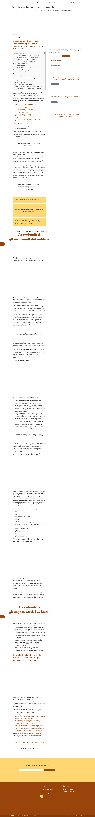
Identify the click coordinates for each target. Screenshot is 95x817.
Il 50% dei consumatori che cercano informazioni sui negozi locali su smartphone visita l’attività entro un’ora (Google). (29, 730)
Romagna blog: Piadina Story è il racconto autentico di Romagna (37, 10)
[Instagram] (41, 796)
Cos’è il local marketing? (22, 107)
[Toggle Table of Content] (42, 53)
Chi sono (44, 2)
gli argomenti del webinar (24, 67)
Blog (59, 2)
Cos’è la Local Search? (21, 74)
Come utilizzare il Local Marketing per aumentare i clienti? (29, 79)
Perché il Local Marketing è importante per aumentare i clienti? (27, 71)
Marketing (15, 34)
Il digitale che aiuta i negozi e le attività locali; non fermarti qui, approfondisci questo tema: (30, 87)
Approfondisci (20, 65)
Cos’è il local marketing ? (21, 63)
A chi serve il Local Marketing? (23, 76)
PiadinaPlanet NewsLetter (75, 2)
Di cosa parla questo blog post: (28, 61)
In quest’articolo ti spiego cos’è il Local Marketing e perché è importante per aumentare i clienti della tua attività (28, 57)
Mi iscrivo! (49, 769)
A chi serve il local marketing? (23, 114)
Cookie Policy (36, 815)
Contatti (65, 2)
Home (38, 2)
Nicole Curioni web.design (79, 815)
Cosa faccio (52, 2)
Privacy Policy (26, 772)
